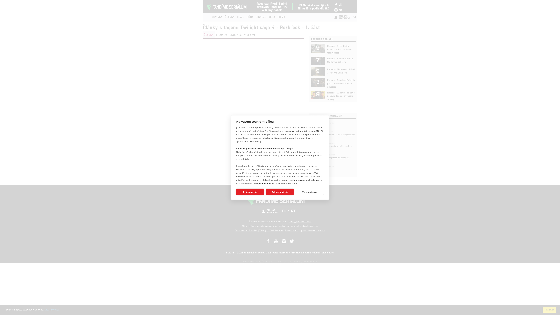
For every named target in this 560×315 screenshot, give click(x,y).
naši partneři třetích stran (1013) (306, 131)
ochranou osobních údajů (304, 179)
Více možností (309, 191)
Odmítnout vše (280, 191)
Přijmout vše (250, 191)
